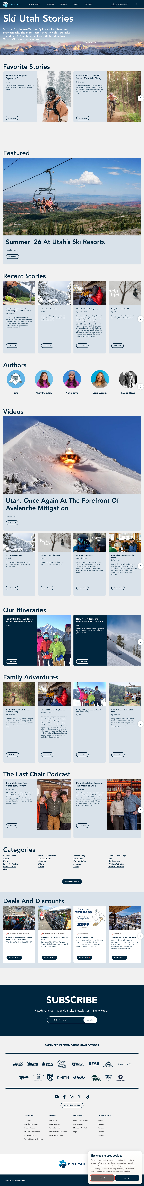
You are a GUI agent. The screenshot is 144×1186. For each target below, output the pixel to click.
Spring (41, 866)
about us (27, 1120)
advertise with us (30, 1135)
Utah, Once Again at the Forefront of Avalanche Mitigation (62, 504)
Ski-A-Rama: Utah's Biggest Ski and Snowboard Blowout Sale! (19, 938)
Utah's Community (47, 855)
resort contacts (54, 1128)
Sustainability (44, 858)
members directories (80, 1128)
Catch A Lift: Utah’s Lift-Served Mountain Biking (17, 711)
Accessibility (79, 855)
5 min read (12, 118)
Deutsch (101, 1132)
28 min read (83, 118)
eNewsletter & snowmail (58, 1132)
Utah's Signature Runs (49, 309)
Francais (101, 1128)
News (76, 866)
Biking (41, 864)
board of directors (31, 1124)
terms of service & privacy (34, 1139)
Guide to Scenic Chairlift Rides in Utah (123, 711)
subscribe (90, 1020)
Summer (42, 861)
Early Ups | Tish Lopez (84, 555)
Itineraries (78, 858)
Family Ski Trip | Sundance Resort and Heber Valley (88, 711)
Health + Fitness (116, 866)
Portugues (101, 1124)
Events (6, 861)
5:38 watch (117, 346)
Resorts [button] (50, 4)
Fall (110, 858)
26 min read (83, 661)
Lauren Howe (128, 392)
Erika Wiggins (100, 392)
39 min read (118, 588)
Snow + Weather (11, 864)
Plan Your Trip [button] (34, 4)
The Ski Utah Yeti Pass (84, 937)
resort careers (29, 1128)
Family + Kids (9, 855)
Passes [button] (76, 4)
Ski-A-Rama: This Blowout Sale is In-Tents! (54, 938)
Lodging (77, 864)
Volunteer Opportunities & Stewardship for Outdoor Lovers (18, 310)
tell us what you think (72, 1105)
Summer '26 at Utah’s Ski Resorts (55, 242)
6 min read (12, 346)
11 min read (118, 755)
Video (6, 858)
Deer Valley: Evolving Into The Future (122, 556)
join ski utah (78, 1124)
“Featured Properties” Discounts (123, 937)
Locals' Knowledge (117, 855)
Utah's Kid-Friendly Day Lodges (88, 309)
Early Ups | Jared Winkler (120, 309)
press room (53, 1120)
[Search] (137, 4)
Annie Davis (72, 392)
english (100, 1120)
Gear (5, 869)
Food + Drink (9, 866)
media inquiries (54, 1124)
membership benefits (81, 1120)
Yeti (16, 392)
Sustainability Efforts (56, 1135)
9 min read (12, 523)
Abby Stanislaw (44, 392)
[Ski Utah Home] (11, 4)
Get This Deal (13, 958)
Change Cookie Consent (15, 1180)
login (75, 1132)
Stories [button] (63, 4)
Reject (102, 1178)
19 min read (12, 256)
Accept (127, 1178)
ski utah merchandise (32, 1132)
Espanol (101, 1135)
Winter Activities (116, 864)
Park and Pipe (79, 861)
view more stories (72, 881)
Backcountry (114, 861)
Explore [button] (88, 4)
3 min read (47, 346)
